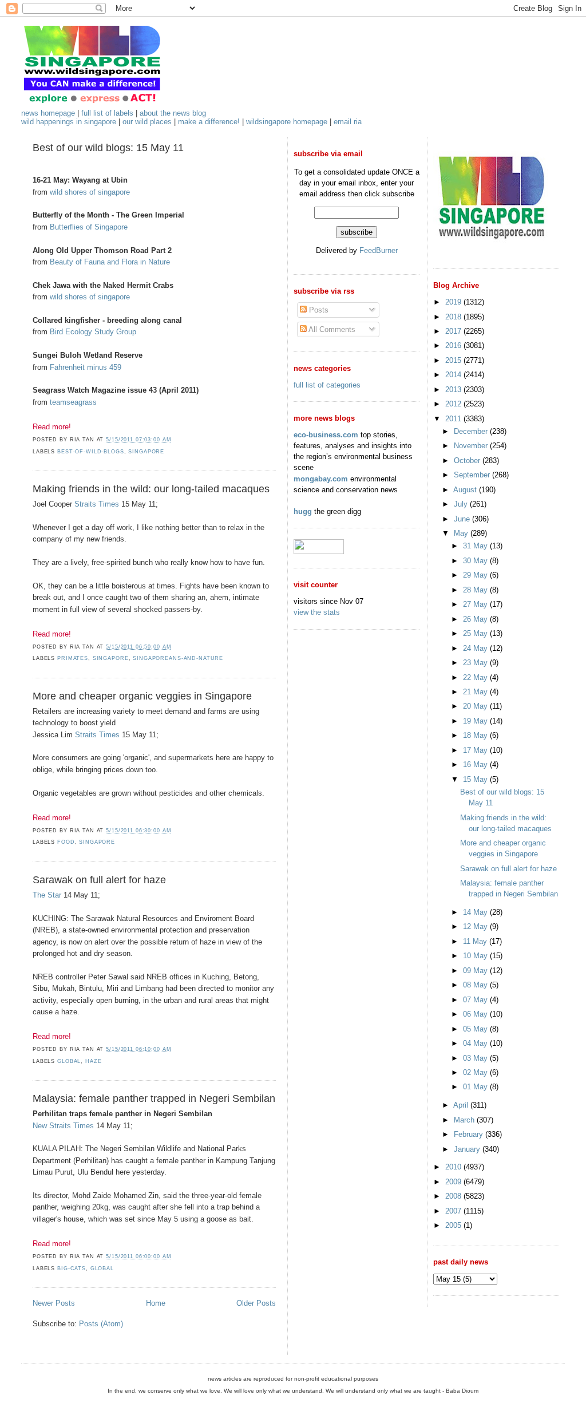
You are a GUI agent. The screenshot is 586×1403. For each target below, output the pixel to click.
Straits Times (96, 504)
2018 (454, 317)
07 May (476, 999)
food (65, 842)
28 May (476, 590)
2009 (454, 1181)
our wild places (147, 121)
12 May (476, 926)
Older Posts (256, 1303)
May (462, 533)
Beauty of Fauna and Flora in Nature (110, 262)
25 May (476, 633)
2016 (454, 345)
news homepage (48, 113)
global (69, 1061)
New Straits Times (63, 1125)
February (469, 1134)
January (468, 1149)
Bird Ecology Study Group (93, 331)
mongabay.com (321, 479)
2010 (454, 1167)
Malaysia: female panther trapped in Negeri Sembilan (154, 1098)
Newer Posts (54, 1303)
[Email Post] (174, 439)
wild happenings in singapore (68, 121)
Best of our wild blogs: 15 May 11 (108, 147)
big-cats (71, 1268)
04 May (476, 1043)
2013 (454, 389)
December (472, 431)
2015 (454, 360)
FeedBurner (378, 250)
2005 (454, 1225)
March (465, 1120)
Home (155, 1303)
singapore (146, 452)
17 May (476, 750)
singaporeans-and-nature (178, 658)
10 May (476, 955)
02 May (476, 1072)
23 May (476, 662)
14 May (476, 912)
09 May (476, 970)
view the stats (317, 612)
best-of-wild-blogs (90, 452)
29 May (476, 575)
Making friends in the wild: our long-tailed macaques (151, 489)
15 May (476, 779)
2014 (454, 374)
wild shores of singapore (90, 192)
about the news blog (173, 113)
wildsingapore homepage (286, 121)
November (472, 445)
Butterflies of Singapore (89, 227)
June (463, 519)
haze (93, 1061)
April (461, 1105)
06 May (476, 1014)
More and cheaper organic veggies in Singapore (142, 696)
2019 (454, 302)
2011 (454, 418)
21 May (476, 691)
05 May (476, 1029)
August (466, 489)
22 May (476, 677)
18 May (476, 735)
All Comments (331, 329)
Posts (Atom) (101, 1323)
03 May (476, 1058)
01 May (476, 1086)
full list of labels (107, 113)
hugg (303, 511)
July (462, 504)
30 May (476, 560)
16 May (476, 764)
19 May (476, 721)
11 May (476, 941)
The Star (47, 895)
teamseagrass (73, 402)
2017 (454, 331)
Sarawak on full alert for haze (99, 880)
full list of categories (327, 385)
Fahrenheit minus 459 (85, 367)
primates (72, 658)
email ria (348, 121)
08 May (476, 985)
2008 (454, 1196)
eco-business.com (326, 434)
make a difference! (209, 121)
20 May (476, 706)
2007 (454, 1211)
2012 (454, 404)
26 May (476, 619)
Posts (317, 310)
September (473, 475)
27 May (476, 604)
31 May (476, 546)
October (468, 460)
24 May (476, 648)
